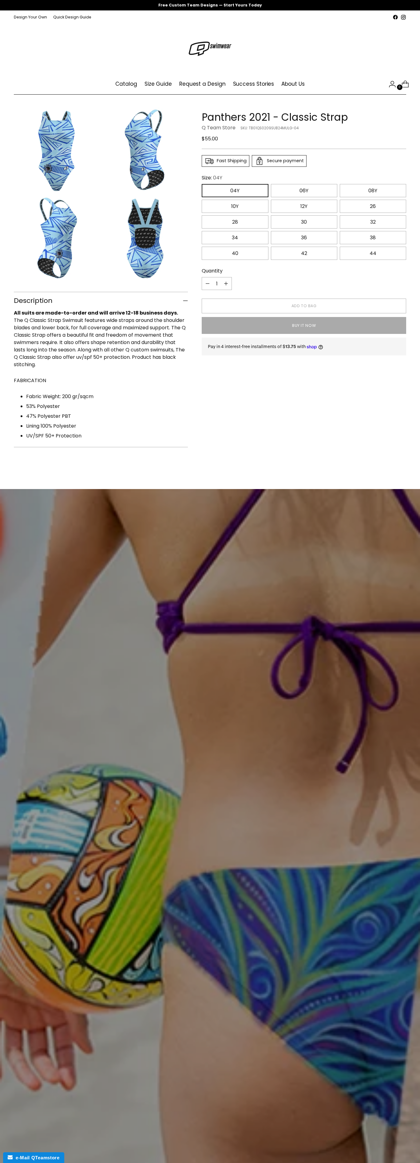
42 (304, 253)
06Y (303, 190)
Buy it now (304, 325)
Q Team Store (219, 127)
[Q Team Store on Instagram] (403, 17)
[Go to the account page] (390, 84)
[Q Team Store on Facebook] (395, 17)
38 (373, 237)
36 (304, 237)
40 (235, 253)
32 (373, 221)
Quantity (212, 270)
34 (235, 237)
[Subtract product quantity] (207, 283)
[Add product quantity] (226, 283)
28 (235, 221)
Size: (212, 177)
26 (373, 206)
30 (304, 221)
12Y (303, 206)
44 (373, 253)
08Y (372, 190)
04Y (235, 190)
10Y (235, 206)
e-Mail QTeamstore (36, 1157)
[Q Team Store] (210, 48)
